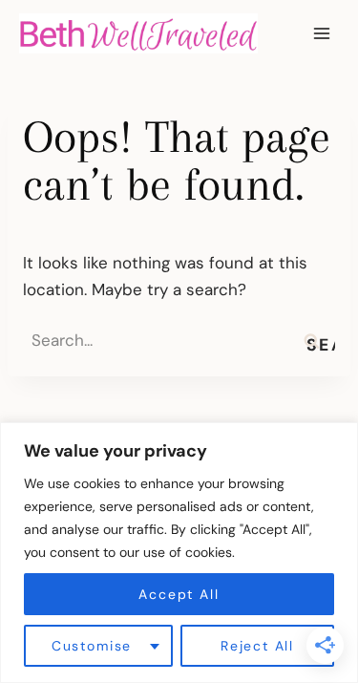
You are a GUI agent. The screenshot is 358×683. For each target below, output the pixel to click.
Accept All (178, 594)
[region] (179, 552)
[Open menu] (321, 33)
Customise (92, 645)
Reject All (257, 645)
